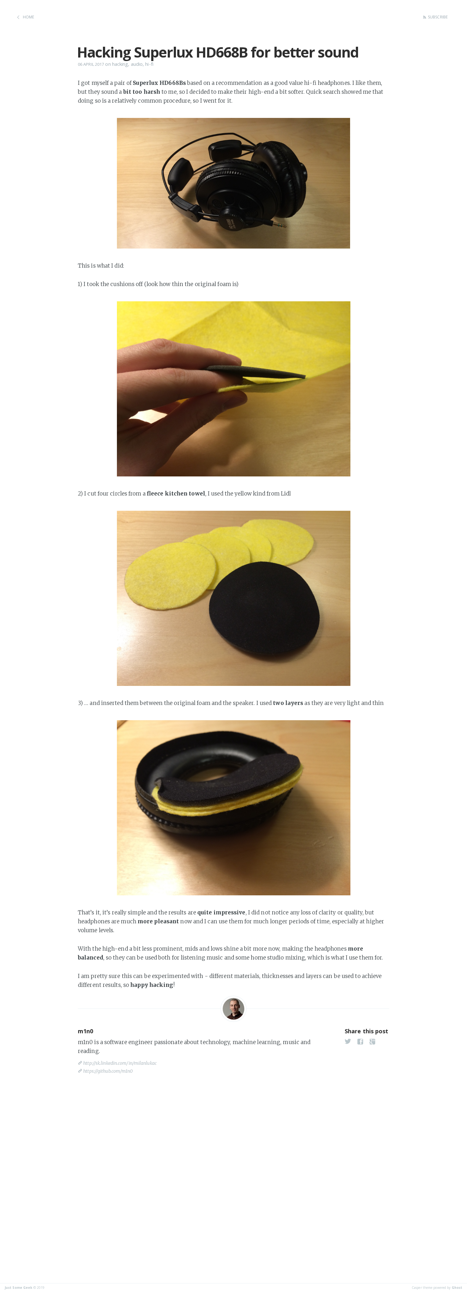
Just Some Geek (18, 1287)
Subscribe (438, 17)
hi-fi (149, 64)
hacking (120, 64)
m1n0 (85, 1031)
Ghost (457, 1287)
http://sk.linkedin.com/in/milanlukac (120, 1063)
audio (137, 64)
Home (28, 17)
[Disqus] (233, 1165)
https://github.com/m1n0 (108, 1071)
